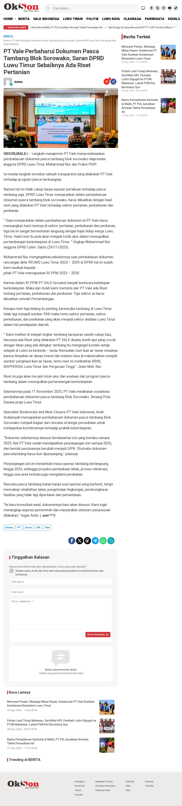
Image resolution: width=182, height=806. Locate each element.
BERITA (24, 19)
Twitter (78, 790)
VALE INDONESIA (46, 19)
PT (19, 527)
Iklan (128, 785)
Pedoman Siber (102, 790)
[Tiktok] (175, 8)
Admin (18, 82)
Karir (128, 790)
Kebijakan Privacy (104, 781)
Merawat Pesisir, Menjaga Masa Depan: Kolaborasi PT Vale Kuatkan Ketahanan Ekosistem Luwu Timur (139, 53)
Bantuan (130, 781)
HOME (8, 19)
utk (38, 527)
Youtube (79, 794)
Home (7, 40)
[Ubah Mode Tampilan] (143, 8)
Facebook (79, 785)
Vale (47, 527)
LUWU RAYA (111, 19)
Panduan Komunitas (105, 785)
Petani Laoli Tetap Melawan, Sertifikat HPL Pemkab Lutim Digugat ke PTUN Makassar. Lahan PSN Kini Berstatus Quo (140, 79)
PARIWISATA (154, 19)
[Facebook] (151, 8)
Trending (149, 785)
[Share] (113, 82)
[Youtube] (169, 8)
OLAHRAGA (132, 19)
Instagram (80, 781)
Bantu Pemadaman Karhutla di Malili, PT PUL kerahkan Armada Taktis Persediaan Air (140, 106)
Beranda (149, 781)
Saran (28, 527)
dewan (9, 527)
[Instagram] (163, 8)
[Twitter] (157, 8)
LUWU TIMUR (73, 19)
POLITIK (92, 19)
